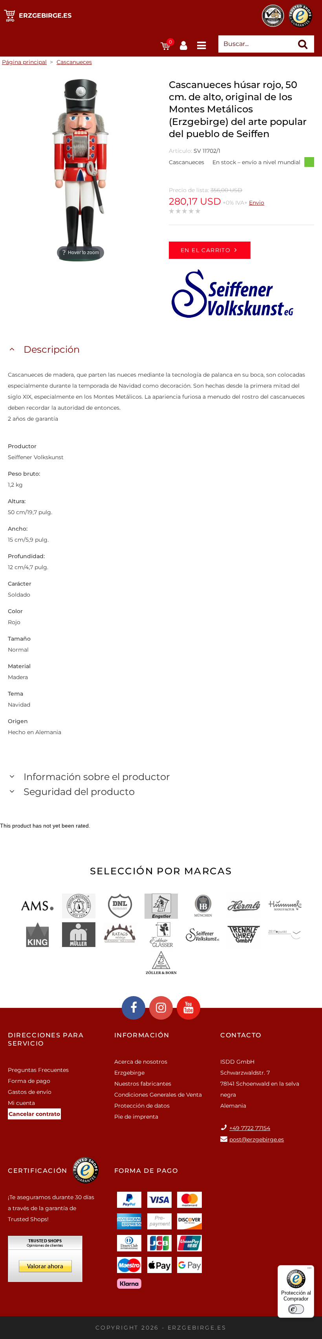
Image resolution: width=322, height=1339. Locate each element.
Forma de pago (29, 1080)
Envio (256, 202)
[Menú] (309, 1270)
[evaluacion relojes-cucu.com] (45, 1262)
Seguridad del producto (79, 791)
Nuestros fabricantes (142, 1083)
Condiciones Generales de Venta (158, 1094)
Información (142, 1035)
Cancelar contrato (34, 1113)
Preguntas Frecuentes (38, 1069)
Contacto (241, 1035)
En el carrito (206, 250)
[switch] (296, 1309)
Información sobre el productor (97, 776)
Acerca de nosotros (140, 1061)
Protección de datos (142, 1105)
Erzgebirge (129, 1072)
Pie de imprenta (136, 1116)
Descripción (52, 349)
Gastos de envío (29, 1091)
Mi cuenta (21, 1102)
